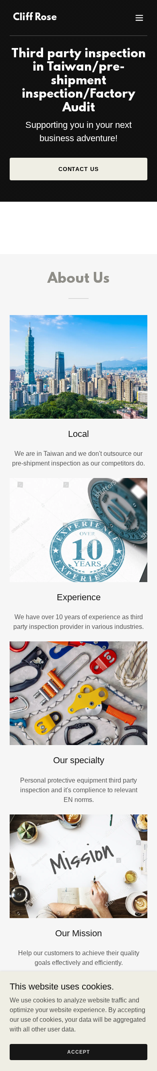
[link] (35, 18)
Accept (78, 1051)
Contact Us (78, 169)
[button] (139, 18)
